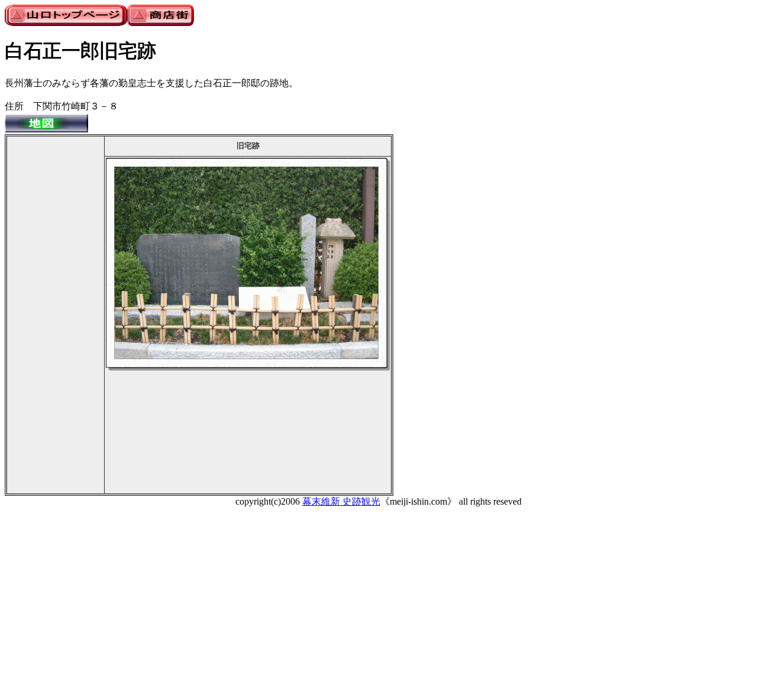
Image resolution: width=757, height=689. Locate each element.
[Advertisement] (55, 315)
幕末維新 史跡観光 (341, 501)
